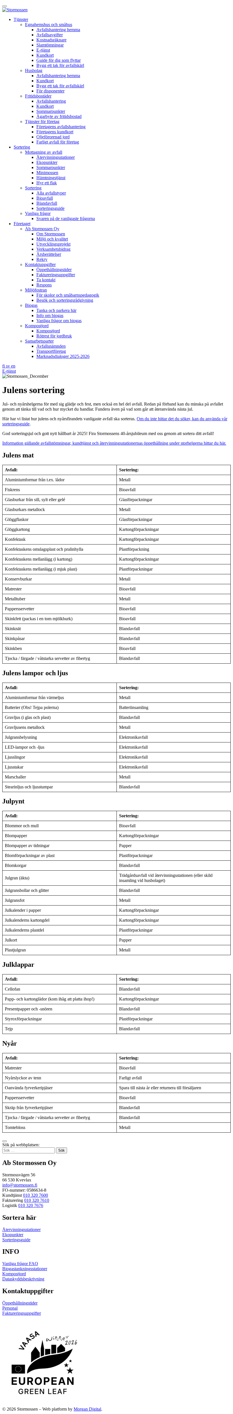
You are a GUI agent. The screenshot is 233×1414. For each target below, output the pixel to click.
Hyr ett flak (46, 182)
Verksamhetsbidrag (53, 249)
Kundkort (45, 55)
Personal (10, 1308)
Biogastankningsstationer (24, 1268)
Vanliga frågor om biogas (59, 320)
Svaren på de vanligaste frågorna (65, 218)
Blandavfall (46, 203)
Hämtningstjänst (50, 177)
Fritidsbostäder (38, 96)
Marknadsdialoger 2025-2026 (63, 356)
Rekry (41, 259)
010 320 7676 (30, 1205)
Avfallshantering (51, 101)
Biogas (31, 305)
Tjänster (21, 19)
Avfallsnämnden (51, 346)
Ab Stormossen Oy (42, 228)
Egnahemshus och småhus (48, 24)
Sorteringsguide (50, 208)
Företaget (22, 223)
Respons (44, 284)
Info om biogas (49, 315)
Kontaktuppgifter (40, 264)
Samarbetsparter (39, 341)
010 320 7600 (35, 1195)
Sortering (22, 147)
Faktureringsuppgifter (55, 274)
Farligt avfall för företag (57, 142)
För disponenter (50, 90)
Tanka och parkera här (56, 310)
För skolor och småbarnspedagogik (67, 295)
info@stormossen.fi (19, 1185)
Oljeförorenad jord (53, 136)
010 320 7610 (36, 1200)
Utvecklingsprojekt (53, 244)
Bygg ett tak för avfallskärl (60, 65)
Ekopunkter (46, 162)
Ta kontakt (45, 279)
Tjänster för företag (42, 121)
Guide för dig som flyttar (58, 60)
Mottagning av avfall (43, 152)
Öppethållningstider (54, 269)
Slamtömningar (50, 45)
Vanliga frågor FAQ (20, 1263)
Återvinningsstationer (55, 157)
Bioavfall (44, 198)
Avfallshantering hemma (58, 29)
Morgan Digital (87, 1409)
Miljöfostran (36, 290)
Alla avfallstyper (51, 193)
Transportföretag (51, 351)
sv (8, 366)
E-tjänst (43, 50)
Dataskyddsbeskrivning (23, 1278)
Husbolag (33, 70)
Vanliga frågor (38, 213)
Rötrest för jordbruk (54, 336)
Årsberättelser (48, 254)
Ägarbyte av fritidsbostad (59, 116)
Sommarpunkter (50, 111)
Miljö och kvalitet (52, 239)
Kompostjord (37, 325)
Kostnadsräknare (51, 39)
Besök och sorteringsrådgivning (64, 300)
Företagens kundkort (54, 131)
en (13, 366)
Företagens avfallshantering (61, 126)
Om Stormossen (50, 233)
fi (4, 366)
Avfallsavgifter (49, 34)
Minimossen (47, 172)
